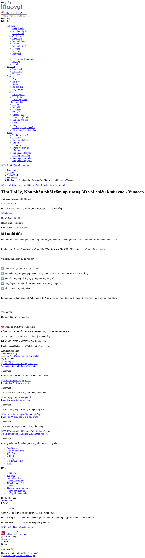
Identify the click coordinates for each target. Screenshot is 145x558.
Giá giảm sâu (18, 28)
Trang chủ (11, 170)
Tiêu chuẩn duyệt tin (16, 483)
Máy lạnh (16, 109)
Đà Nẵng (11, 172)
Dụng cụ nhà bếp (20, 120)
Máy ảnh (16, 49)
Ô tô (14, 79)
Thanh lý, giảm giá (20, 148)
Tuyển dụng (17, 71)
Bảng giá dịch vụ (14, 478)
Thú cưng (16, 137)
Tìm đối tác (17, 97)
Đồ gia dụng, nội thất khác (24, 130)
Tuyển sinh (17, 69)
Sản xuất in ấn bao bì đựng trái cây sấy (18, 366)
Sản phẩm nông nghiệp (22, 160)
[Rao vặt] (12, 9)
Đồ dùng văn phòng (21, 155)
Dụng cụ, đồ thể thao (21, 153)
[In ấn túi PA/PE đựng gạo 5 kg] (16, 380)
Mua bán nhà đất (19, 31)
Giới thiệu (11, 473)
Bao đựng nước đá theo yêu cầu (15, 400)
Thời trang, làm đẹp (21, 135)
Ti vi (14, 56)
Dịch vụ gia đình (19, 99)
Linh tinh (16, 145)
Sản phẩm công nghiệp (22, 158)
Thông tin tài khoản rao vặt (19, 488)
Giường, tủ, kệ (18, 115)
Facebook (11, 508)
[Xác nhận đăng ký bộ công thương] (18, 527)
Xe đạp (15, 84)
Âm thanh (16, 54)
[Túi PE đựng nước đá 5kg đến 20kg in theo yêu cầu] (25, 431)
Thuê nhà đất (18, 33)
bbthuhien (17, 218)
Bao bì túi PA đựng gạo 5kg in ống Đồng (19, 417)
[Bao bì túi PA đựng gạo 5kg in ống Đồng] (20, 414)
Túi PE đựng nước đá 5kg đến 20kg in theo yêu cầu (24, 434)
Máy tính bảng (18, 41)
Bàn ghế (16, 112)
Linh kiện (16, 64)
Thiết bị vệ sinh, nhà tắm (23, 127)
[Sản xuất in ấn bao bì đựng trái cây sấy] (19, 363)
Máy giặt (16, 107)
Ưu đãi (10, 485)
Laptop (15, 43)
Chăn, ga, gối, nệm (20, 117)
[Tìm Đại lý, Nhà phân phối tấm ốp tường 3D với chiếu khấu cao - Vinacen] (35, 185)
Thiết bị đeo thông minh (23, 59)
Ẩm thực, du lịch (20, 140)
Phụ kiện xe (17, 89)
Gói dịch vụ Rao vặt (13, 13)
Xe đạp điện (17, 87)
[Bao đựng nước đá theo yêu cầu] (16, 397)
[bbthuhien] (6, 213)
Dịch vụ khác (18, 94)
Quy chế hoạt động (15, 480)
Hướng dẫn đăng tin (16, 491)
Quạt (14, 122)
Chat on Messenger (26, 555)
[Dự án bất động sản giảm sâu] (15, 165)
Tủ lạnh (15, 104)
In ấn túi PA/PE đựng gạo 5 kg (15, 383)
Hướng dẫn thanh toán (17, 493)
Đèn (14, 125)
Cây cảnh (16, 150)
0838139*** (21, 227)
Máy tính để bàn (19, 46)
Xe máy (16, 82)
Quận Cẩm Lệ (13, 175)
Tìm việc (16, 74)
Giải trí (15, 143)
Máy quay (17, 51)
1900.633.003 (7, 500)
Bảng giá (11, 475)
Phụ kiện (16, 61)
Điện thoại (17, 38)
